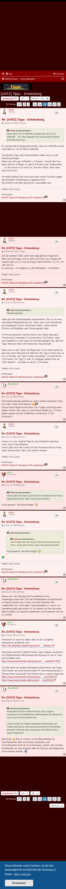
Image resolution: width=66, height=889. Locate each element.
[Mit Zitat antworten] (56, 113)
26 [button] (49, 104)
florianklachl (13, 384)
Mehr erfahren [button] (22, 874)
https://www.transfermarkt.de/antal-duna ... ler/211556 (28, 677)
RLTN (4, 197)
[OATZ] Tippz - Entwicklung (21, 94)
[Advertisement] (33, 36)
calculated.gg (37, 197)
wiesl (9, 472)
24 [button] (40, 104)
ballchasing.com (24, 197)
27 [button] (54, 104)
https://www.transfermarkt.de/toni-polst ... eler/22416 (27, 680)
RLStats (12, 197)
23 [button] (35, 104)
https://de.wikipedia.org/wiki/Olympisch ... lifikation (26, 645)
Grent (11, 110)
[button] (19, 104)
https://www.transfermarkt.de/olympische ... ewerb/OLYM (30, 661)
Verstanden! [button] (19, 883)
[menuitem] (9, 74)
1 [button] (28, 104)
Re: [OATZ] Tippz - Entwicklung (23, 119)
